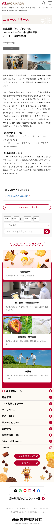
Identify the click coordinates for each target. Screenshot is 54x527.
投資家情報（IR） (11, 435)
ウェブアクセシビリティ (19, 512)
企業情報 (6, 428)
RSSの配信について (24, 508)
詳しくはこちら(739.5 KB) (17, 196)
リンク (42, 512)
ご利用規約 (33, 512)
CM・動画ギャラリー (12, 403)
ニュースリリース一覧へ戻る (27, 207)
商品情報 (6, 397)
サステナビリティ (11, 422)
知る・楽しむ (8, 416)
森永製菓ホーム (14, 391)
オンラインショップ (27, 456)
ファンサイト (27, 463)
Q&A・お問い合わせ (12, 441)
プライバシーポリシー (40, 508)
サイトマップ (10, 508)
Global (5, 447)
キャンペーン (8, 410)
